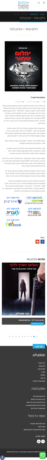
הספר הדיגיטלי (36, 416)
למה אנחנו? (42, 366)
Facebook (42, 242)
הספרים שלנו (34, 14)
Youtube (39, 441)
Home (42, 14)
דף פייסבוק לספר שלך (39, 396)
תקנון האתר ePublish (39, 381)
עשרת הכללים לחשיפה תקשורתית (35, 405)
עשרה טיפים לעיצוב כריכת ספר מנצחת (34, 429)
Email (37, 242)
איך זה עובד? (41, 363)
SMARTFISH (11, 452)
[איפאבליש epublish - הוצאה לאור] (23, 5)
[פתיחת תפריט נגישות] (2, 457)
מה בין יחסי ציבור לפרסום (38, 399)
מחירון (43, 372)
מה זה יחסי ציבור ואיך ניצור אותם (36, 402)
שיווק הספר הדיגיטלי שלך (38, 408)
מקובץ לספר (41, 426)
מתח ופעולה (18, 102)
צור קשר (39, 346)
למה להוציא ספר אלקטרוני (37, 423)
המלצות (43, 375)
